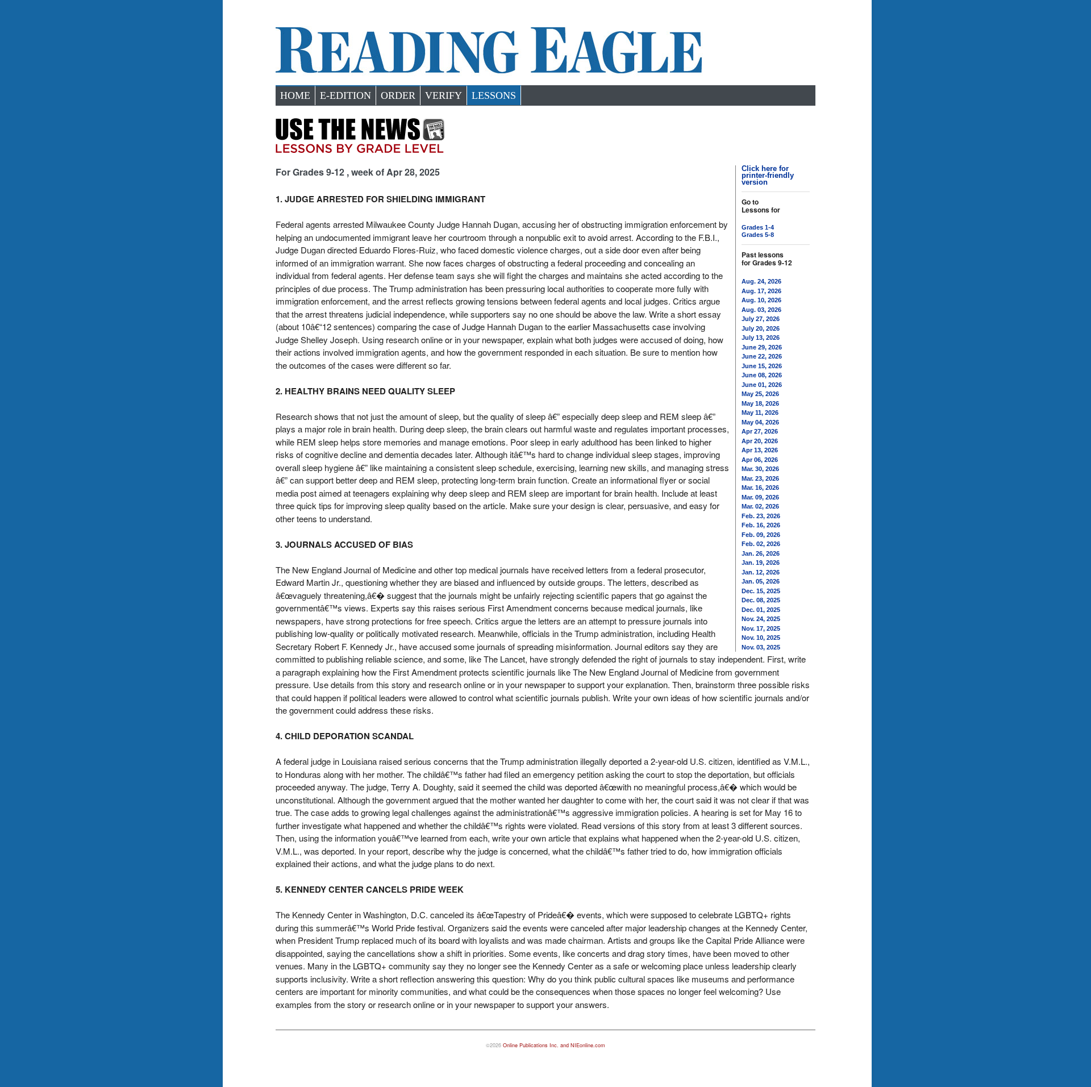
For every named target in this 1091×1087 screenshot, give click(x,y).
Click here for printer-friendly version (768, 175)
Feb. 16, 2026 (761, 525)
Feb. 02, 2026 (761, 543)
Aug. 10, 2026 (761, 300)
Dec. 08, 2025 (761, 600)
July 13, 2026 (761, 337)
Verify (443, 95)
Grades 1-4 (758, 227)
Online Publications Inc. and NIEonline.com (554, 1045)
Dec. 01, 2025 (761, 609)
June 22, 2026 (762, 356)
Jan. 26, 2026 (761, 553)
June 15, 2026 (762, 366)
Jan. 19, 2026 (761, 562)
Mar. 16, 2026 (760, 487)
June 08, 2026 (762, 375)
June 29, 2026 (762, 347)
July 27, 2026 (761, 318)
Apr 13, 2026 (760, 450)
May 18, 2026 (760, 403)
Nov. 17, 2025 (761, 628)
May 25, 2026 (760, 393)
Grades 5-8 (758, 234)
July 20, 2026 (761, 328)
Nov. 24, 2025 (761, 618)
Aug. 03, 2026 (761, 309)
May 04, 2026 (760, 422)
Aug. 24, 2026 (761, 281)
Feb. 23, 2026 (761, 516)
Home (295, 95)
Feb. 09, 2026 (761, 534)
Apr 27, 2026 (760, 431)
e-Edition (345, 95)
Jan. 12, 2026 (761, 572)
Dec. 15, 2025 (761, 591)
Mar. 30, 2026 (760, 468)
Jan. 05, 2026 (761, 581)
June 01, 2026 (762, 384)
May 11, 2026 (760, 412)
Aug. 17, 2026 (761, 291)
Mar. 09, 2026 (760, 497)
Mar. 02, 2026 (760, 506)
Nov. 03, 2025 (761, 647)
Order (398, 95)
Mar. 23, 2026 (760, 478)
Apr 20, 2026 (760, 441)
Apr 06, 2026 (760, 459)
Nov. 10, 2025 (761, 637)
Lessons (494, 95)
